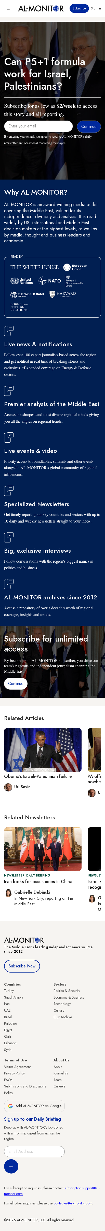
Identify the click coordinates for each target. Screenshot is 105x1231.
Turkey (9, 990)
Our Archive (63, 1017)
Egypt (8, 1030)
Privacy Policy (14, 1073)
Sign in (96, 8)
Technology (62, 1003)
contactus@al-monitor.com (73, 1203)
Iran (7, 1003)
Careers (59, 1086)
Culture (59, 1010)
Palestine (10, 1023)
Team (58, 1079)
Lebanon (10, 1043)
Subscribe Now (22, 966)
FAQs (8, 1079)
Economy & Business (69, 997)
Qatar (8, 1036)
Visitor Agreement (17, 1066)
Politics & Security (67, 990)
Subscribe (79, 8)
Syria (7, 1049)
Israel (8, 1017)
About (58, 1066)
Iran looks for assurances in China (38, 881)
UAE (7, 1010)
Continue (15, 683)
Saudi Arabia (13, 997)
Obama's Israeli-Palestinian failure (38, 776)
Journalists (61, 1073)
